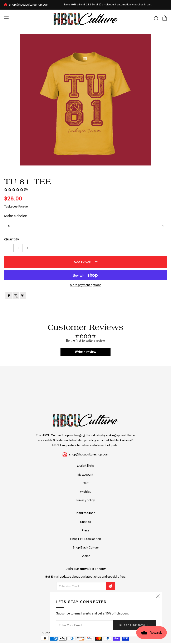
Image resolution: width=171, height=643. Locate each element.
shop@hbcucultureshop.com (28, 4)
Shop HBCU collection (85, 539)
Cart (86, 483)
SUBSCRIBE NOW (132, 625)
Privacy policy (86, 500)
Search (85, 556)
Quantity (11, 239)
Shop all (85, 522)
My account (85, 474)
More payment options (85, 285)
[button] (13, 189)
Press (85, 530)
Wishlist (85, 491)
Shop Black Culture (86, 547)
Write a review (85, 352)
